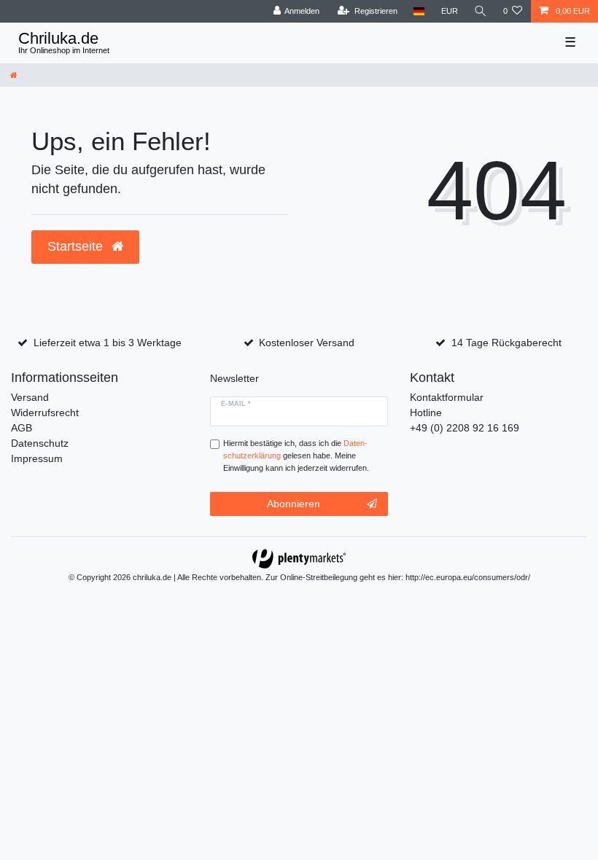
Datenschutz (40, 443)
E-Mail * (236, 403)
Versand (30, 397)
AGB (21, 428)
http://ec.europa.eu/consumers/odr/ (467, 577)
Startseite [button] (76, 246)
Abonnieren (293, 503)
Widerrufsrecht (45, 412)
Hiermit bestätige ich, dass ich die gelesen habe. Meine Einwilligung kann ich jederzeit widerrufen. (296, 455)
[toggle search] (480, 11)
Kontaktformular (447, 397)
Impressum (37, 458)
